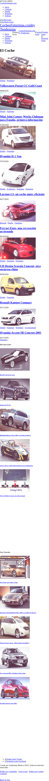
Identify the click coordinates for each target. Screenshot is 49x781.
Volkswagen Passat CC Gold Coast (21, 85)
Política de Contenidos (8, 772)
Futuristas (10, 111)
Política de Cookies (36, 772)
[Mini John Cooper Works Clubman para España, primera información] (18, 109)
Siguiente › (4, 340)
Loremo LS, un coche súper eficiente (22, 194)
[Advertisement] (24, 524)
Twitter (19, 759)
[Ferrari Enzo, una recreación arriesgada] (18, 221)
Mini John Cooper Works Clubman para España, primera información (21, 118)
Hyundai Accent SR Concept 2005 (20, 332)
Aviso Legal (22, 772)
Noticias (8, 16)
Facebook (22, 761)
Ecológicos (11, 189)
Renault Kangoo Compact (16, 302)
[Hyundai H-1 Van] (18, 149)
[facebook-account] (6, 22)
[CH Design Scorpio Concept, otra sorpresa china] (18, 259)
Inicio (7, 7)
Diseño (7, 11)
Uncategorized (30, 328)
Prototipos (8, 14)
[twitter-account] (5, 20)
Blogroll (3, 223)
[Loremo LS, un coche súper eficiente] (18, 187)
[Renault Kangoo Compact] (18, 295)
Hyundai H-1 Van (10, 156)
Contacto (8, 9)
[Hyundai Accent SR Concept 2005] (18, 326)
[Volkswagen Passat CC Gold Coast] (18, 78)
